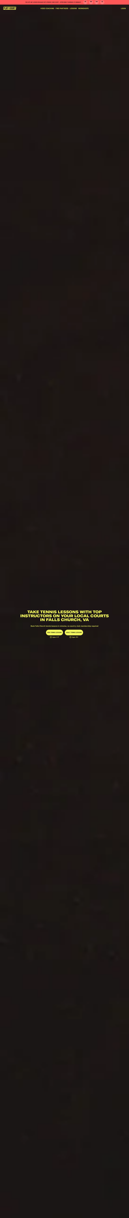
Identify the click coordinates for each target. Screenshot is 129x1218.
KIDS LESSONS (54, 632)
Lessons (73, 8)
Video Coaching (47, 8)
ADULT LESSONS (74, 632)
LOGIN (123, 8)
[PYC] (20, 8)
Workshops (83, 8)
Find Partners (62, 8)
